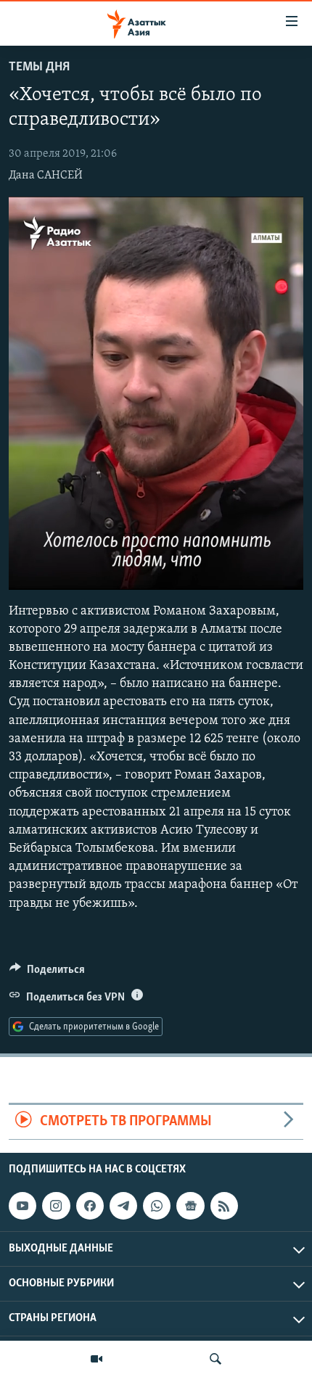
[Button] (47, 973)
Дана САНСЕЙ (46, 175)
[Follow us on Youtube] (22, 1206)
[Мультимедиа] (96, 1359)
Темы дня (39, 67)
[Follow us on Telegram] (123, 1206)
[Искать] (215, 1359)
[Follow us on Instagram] (56, 1206)
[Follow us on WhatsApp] (157, 1206)
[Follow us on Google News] (190, 1206)
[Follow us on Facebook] (90, 1206)
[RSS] (224, 1206)
